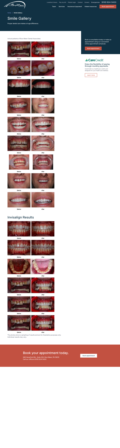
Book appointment (93, 48)
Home (9, 13)
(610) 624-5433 (40, 359)
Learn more (91, 75)
